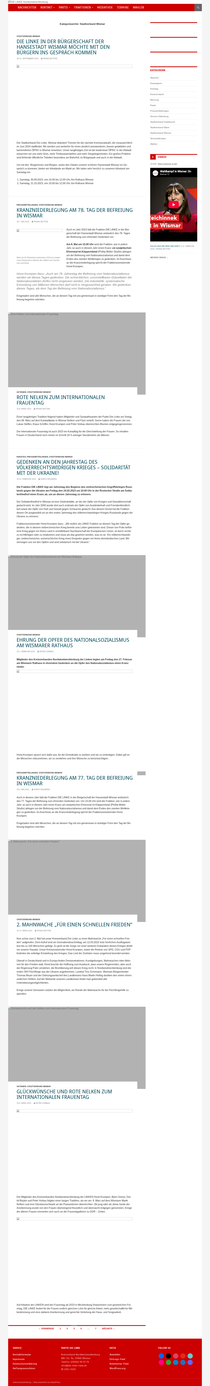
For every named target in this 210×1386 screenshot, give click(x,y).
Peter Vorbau (46, 651)
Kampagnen (156, 83)
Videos (162, 157)
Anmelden (115, 1354)
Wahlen (138, 7)
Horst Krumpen (48, 479)
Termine (123, 7)
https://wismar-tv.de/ (167, 163)
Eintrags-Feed (117, 1359)
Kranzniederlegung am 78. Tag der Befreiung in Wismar (75, 213)
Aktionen (21, 392)
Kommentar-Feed (119, 1363)
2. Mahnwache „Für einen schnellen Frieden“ (74, 925)
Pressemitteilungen (27, 205)
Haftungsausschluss (24, 1368)
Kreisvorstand (157, 94)
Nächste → (108, 1328)
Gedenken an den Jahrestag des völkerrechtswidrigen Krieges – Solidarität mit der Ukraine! (74, 467)
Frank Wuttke (50, 58)
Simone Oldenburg (159, 116)
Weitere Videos (159, 257)
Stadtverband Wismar (28, 36)
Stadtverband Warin (159, 127)
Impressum (19, 1359)
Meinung (154, 100)
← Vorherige (46, 1328)
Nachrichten (27, 7)
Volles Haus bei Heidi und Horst (165, 246)
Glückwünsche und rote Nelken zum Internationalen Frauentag (64, 1094)
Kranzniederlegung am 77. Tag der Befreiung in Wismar (75, 780)
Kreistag (21, 457)
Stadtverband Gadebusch (162, 122)
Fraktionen (82, 7)
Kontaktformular (22, 1354)
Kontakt (46, 7)
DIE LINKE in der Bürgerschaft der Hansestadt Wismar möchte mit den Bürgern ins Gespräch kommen (63, 46)
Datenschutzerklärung (25, 1363)
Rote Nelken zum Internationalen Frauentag (61, 400)
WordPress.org (117, 1368)
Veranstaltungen (158, 138)
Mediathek (105, 7)
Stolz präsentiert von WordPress (47, 1382)
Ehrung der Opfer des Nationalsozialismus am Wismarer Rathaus (73, 642)
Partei (63, 7)
